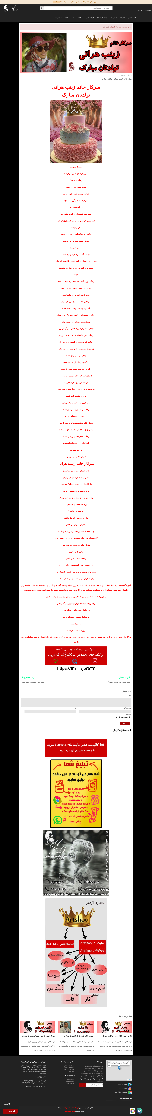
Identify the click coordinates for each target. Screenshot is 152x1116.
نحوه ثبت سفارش (69, 1069)
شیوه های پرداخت (69, 1068)
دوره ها (122, 18)
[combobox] (78, 8)
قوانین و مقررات (69, 1083)
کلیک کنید (106, 27)
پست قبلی (119, 680)
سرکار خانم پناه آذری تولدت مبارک (94, 1066)
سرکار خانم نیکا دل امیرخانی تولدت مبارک (92, 1073)
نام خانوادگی (127, 708)
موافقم (56, 2)
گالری (114, 18)
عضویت (82, 1085)
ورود (139, 11)
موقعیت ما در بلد (122, 1088)
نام (75, 708)
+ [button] (109, 1062)
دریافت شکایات (70, 1081)
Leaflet (129, 1079)
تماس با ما (57, 18)
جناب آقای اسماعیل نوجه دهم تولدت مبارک (91, 1076)
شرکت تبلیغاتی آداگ (70, 1111)
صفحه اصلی (131, 18)
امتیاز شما (128, 714)
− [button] (109, 1065)
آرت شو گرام (76, 18)
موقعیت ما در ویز (122, 1084)
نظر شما (129, 696)
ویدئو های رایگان (88, 18)
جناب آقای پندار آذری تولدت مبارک (94, 1069)
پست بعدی (28, 677)
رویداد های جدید (102, 18)
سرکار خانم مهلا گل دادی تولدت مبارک (93, 1071)
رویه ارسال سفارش (69, 1066)
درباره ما (67, 18)
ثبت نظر (125, 723)
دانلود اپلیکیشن (9, 1112)
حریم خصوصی (70, 1079)
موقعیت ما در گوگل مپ (121, 1092)
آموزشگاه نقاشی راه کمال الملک (71, 1108)
